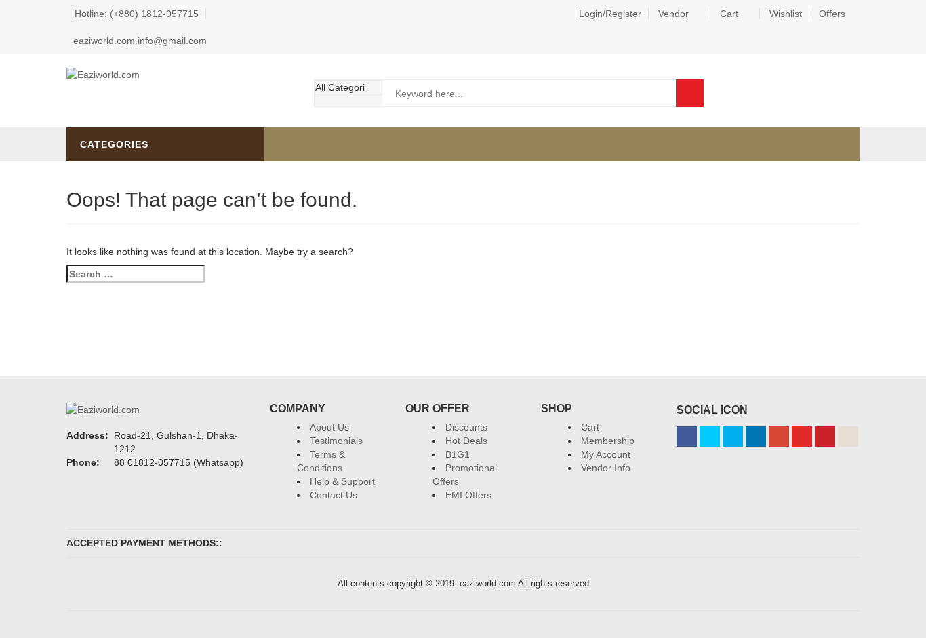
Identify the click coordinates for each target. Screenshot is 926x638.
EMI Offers (468, 495)
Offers (832, 13)
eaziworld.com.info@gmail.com (140, 40)
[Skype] (732, 436)
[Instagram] (848, 436)
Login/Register (610, 13)
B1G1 (457, 454)
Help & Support (342, 481)
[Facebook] (686, 436)
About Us (329, 427)
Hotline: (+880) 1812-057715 (137, 13)
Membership (608, 440)
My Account (605, 454)
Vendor (673, 13)
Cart (729, 13)
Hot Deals (466, 440)
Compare (846, 92)
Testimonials (336, 440)
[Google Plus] (778, 436)
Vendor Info (605, 467)
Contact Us (333, 495)
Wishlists (809, 92)
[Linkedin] (755, 436)
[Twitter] (709, 436)
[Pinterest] (825, 436)
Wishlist (785, 13)
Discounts (466, 427)
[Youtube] (801, 436)
